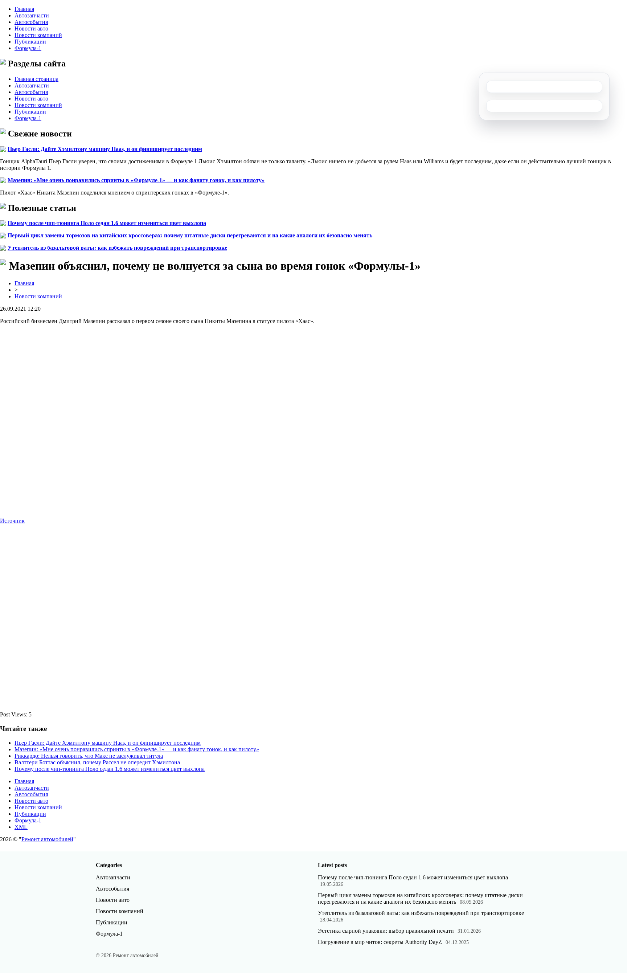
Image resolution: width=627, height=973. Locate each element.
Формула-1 (28, 48)
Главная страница (36, 79)
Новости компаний (38, 35)
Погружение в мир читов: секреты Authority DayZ (380, 942)
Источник (12, 521)
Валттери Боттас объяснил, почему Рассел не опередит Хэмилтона (97, 762)
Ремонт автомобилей (47, 839)
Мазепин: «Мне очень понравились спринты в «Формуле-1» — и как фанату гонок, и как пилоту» (136, 180)
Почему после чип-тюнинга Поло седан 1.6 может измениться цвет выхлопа (107, 223)
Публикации (30, 41)
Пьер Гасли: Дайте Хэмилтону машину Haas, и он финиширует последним (105, 149)
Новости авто (31, 28)
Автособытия (31, 22)
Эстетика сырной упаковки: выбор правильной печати (386, 931)
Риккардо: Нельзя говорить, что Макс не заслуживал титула (89, 756)
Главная (24, 9)
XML (21, 827)
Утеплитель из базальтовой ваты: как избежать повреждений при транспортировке (117, 248)
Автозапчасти (32, 15)
